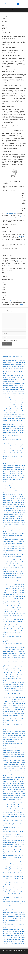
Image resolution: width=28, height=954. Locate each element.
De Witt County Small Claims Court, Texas (14, 489)
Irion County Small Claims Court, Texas (13, 625)
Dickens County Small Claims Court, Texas (14, 498)
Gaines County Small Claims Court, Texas (13, 541)
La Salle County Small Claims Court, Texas (14, 673)
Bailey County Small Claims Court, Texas (13, 377)
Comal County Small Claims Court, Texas (13, 460)
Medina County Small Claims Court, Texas (14, 731)
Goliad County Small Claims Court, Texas (13, 554)
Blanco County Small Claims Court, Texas (13, 391)
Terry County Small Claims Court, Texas (13, 871)
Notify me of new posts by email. (11, 340)
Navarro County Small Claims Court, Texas (14, 760)
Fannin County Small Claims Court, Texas (13, 520)
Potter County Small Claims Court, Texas (13, 787)
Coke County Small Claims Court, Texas (13, 447)
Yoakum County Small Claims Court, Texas (14, 937)
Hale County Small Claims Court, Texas (13, 571)
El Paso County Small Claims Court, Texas (14, 512)
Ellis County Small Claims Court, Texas (13, 514)
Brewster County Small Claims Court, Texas (14, 403)
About (19, 950)
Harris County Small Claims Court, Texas (13, 586)
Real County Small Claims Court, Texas (13, 797)
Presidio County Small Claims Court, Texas (14, 789)
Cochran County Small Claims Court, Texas (14, 445)
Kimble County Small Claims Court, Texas (13, 663)
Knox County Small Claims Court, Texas (13, 671)
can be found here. (11, 213)
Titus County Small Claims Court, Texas (13, 876)
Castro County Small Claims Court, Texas (13, 430)
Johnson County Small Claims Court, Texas (14, 647)
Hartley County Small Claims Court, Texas (14, 590)
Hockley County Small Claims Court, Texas (14, 605)
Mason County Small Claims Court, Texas (13, 713)
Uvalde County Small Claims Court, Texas (13, 892)
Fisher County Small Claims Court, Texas (13, 524)
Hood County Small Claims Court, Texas (13, 607)
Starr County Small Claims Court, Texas (13, 849)
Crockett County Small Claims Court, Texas (14, 475)
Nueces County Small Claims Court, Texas (14, 766)
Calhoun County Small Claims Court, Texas (14, 416)
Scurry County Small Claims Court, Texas (13, 834)
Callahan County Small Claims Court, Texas (14, 418)
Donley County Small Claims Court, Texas (13, 502)
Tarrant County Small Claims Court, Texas (13, 865)
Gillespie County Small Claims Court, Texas (14, 548)
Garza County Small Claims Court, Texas (13, 546)
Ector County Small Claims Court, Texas (13, 508)
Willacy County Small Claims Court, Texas (13, 924)
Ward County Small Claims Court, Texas (13, 907)
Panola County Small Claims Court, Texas (13, 777)
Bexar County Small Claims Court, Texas (13, 389)
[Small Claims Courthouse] (14, 4)
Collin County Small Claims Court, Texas (13, 451)
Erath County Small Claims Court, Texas (13, 516)
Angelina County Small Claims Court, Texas (14, 362)
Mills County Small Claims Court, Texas (13, 739)
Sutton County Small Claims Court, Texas (13, 861)
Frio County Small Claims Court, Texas (13, 539)
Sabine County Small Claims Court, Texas (13, 814)
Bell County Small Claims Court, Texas (13, 387)
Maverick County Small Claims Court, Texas (14, 718)
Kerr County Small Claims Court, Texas (13, 661)
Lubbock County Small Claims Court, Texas (14, 703)
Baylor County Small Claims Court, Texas (13, 383)
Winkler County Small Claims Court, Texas (14, 931)
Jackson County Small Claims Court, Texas (14, 628)
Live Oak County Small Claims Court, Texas (14, 697)
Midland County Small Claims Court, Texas (14, 735)
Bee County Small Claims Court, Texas (13, 385)
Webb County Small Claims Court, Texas (13, 912)
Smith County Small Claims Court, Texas (13, 844)
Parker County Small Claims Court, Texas (13, 779)
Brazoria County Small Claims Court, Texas (14, 399)
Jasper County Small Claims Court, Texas (13, 630)
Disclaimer (10, 952)
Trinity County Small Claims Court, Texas (13, 884)
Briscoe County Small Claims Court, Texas (14, 405)
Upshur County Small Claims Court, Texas (13, 888)
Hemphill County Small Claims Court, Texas (14, 596)
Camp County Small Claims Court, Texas (13, 424)
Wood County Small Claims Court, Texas (13, 935)
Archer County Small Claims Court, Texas (13, 366)
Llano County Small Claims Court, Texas (13, 699)
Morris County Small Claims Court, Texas (13, 752)
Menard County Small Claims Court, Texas (14, 733)
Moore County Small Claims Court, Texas (13, 750)
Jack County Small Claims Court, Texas (13, 627)
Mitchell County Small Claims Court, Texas (14, 741)
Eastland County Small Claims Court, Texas (14, 506)
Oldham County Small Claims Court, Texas (14, 770)
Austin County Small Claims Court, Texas (13, 375)
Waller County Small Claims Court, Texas (13, 905)
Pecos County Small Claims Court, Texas (13, 783)
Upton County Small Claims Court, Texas (13, 890)
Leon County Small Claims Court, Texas (13, 686)
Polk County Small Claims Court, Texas (13, 785)
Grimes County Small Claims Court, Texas (13, 565)
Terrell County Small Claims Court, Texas (13, 869)
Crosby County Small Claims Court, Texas (13, 477)
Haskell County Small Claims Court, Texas (14, 592)
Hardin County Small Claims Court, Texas (13, 584)
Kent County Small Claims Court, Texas (13, 659)
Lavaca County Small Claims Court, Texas (13, 682)
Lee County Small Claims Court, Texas (13, 684)
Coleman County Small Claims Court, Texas (14, 449)
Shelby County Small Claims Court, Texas (13, 840)
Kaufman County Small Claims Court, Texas (14, 653)
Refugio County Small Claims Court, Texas (14, 804)
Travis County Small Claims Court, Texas (13, 882)
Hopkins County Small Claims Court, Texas (14, 609)
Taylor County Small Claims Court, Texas (13, 867)
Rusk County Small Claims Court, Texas (13, 812)
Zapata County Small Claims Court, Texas (13, 941)
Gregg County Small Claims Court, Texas (13, 563)
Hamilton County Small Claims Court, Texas (14, 575)
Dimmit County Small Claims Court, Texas (13, 500)
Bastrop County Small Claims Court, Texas (14, 381)
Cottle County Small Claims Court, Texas (13, 471)
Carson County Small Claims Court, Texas (13, 426)
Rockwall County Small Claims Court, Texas (14, 808)
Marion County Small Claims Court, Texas (13, 709)
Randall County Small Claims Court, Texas (14, 793)
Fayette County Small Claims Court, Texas (14, 522)
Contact (24, 950)
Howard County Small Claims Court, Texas (14, 613)
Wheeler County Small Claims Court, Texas (14, 916)
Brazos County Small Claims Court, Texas (13, 401)
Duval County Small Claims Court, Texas (13, 504)
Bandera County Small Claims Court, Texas (14, 379)
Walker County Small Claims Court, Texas (13, 903)
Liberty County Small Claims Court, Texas (13, 688)
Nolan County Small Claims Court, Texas (13, 764)
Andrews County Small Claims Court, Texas (14, 360)
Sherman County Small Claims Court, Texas (14, 842)
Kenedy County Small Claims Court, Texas (14, 657)
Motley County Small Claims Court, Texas (13, 754)
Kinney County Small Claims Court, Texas (13, 667)
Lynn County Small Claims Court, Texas (13, 705)
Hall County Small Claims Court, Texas (13, 573)
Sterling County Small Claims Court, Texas (14, 855)
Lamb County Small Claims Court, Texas (13, 676)
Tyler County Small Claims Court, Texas (13, 886)
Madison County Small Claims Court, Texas (14, 707)
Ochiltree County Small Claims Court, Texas (14, 768)
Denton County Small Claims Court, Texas (13, 496)
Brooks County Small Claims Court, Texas (13, 406)
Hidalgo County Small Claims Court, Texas (14, 602)
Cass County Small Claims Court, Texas (13, 428)
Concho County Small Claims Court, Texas (14, 465)
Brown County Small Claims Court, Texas (13, 408)
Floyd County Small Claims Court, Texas (13, 526)
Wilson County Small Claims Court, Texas (13, 929)
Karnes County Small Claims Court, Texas (13, 651)
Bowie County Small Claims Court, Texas (13, 397)
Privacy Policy (17, 952)
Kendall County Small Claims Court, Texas (14, 655)
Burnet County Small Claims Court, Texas (13, 412)
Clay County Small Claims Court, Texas (13, 443)
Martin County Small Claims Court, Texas (13, 711)
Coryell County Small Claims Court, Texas (13, 469)
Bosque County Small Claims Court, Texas (14, 395)
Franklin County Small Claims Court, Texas (14, 533)
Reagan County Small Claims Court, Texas (14, 795)
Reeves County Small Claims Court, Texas (14, 803)
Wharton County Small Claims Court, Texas (14, 914)
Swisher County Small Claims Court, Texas (14, 863)
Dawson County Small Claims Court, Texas (14, 487)
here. (21, 217)
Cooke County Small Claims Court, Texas (13, 467)
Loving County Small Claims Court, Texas (13, 701)
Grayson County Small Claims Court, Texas (14, 562)
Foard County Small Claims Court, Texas (13, 528)
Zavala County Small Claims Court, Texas (13, 943)
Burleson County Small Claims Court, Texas (14, 410)
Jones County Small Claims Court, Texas (13, 649)
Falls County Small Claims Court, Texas (13, 518)
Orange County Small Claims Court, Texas (14, 772)
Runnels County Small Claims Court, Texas (14, 810)
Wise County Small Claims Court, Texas (13, 933)
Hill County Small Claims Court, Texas (12, 604)
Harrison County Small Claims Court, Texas (14, 588)
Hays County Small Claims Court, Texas (13, 594)
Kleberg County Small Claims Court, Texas (14, 669)
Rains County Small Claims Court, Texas (13, 791)
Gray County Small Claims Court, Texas (13, 560)
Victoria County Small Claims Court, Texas (14, 901)
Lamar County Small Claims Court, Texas (13, 674)
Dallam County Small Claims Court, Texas (13, 483)
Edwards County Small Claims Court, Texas (14, 510)
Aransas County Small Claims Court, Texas (14, 364)
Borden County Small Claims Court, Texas (13, 393)
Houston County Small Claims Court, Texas (14, 611)
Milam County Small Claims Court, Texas (13, 737)
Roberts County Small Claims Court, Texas (14, 806)
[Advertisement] (18, 22)
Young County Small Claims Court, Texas (13, 939)
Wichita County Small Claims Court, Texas (14, 918)
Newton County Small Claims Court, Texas (14, 762)
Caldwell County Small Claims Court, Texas (14, 414)
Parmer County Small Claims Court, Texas (13, 781)
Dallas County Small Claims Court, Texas (13, 485)
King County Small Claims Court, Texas (13, 665)
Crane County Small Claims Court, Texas (13, 473)
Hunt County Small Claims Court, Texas (13, 619)
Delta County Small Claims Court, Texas (13, 494)
